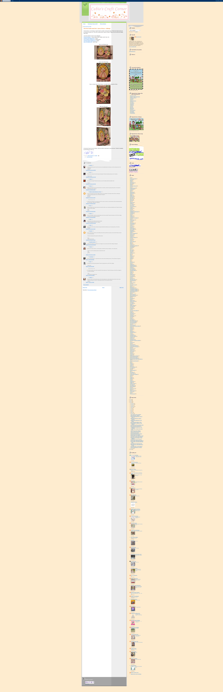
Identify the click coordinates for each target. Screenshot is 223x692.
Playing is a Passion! (134, 658)
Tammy (90, 213)
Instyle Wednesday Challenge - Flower (136, 422)
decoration (131, 230)
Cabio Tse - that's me (133, 97)
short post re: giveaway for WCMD (135, 340)
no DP (131, 309)
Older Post (121, 287)
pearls (131, 317)
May (131, 410)
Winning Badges (103, 23)
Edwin (131, 243)
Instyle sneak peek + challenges (135, 415)
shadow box (132, 337)
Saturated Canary (132, 332)
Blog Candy (132, 198)
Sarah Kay (131, 331)
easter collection (132, 241)
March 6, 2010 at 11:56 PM (90, 275)
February (132, 413)
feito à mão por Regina (134, 537)
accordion (131, 179)
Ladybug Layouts (133, 648)
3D (130, 177)
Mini (130, 297)
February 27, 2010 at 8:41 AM (90, 211)
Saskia (90, 179)
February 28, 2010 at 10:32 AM (91, 244)
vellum (131, 379)
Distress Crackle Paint (133, 233)
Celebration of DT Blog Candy (134, 211)
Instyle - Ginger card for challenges (136, 430)
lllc (130, 281)
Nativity (131, 304)
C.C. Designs (132, 204)
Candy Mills (132, 98)
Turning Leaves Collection (134, 374)
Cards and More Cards (134, 462)
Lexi (90, 172)
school (131, 333)
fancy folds (131, 250)
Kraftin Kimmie (132, 274)
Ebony (131, 242)
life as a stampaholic (134, 575)
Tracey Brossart (132, 113)
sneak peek (132, 342)
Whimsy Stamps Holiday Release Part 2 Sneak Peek (138, 587)
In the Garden (132, 268)
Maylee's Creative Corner (134, 672)
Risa (90, 205)
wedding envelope (132, 383)
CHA (131, 214)
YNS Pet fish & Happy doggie (135, 432)
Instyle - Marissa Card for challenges (136, 414)
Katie (90, 219)
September (132, 406)
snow (131, 343)
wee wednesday (132, 385)
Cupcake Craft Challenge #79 (89, 38)
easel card (131, 239)
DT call (131, 238)
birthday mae (132, 196)
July (131, 408)
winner (131, 387)
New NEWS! (137, 628)
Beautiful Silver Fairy (138, 659)
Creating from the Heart (134, 516)
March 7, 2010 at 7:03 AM (90, 282)
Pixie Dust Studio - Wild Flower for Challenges (137, 440)
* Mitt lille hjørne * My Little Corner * (136, 554)
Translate (136, 31)
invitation (131, 272)
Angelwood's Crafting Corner (135, 613)
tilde (130, 371)
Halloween (131, 264)
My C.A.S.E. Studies (134, 523)
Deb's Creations (132, 229)
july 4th (131, 273)
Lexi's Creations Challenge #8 (89, 39)
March (132, 412)
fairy (130, 248)
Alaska (136, 652)
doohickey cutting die (133, 237)
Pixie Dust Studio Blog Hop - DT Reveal (136, 447)
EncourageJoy (133, 606)
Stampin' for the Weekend (135, 596)
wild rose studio (132, 386)
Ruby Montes (132, 111)
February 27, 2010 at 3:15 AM (90, 189)
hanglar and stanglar (133, 266)
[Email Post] (98, 155)
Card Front (131, 210)
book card (131, 200)
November (132, 404)
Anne (90, 261)
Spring (131, 347)
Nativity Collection (132, 305)
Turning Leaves (132, 373)
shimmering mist (132, 339)
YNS (131, 392)
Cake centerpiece (132, 206)
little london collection (133, 279)
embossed (131, 244)
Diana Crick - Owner (133, 95)
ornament (131, 312)
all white (131, 181)
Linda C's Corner (133, 651)
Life (131, 576)
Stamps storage (132, 350)
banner (131, 194)
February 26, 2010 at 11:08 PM (91, 170)
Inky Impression (132, 269)
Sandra (90, 277)
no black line (132, 308)
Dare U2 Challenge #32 (88, 41)
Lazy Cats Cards (133, 561)
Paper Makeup (132, 313)
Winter (131, 389)
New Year (131, 307)
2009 (131, 449)
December (132, 403)
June (131, 409)
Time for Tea (137, 562)
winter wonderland (132, 390)
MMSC (131, 299)
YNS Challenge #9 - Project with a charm (136, 443)
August (132, 407)
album (131, 180)
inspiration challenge (133, 270)
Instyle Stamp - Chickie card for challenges (137, 436)
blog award (131, 197)
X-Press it (131, 391)
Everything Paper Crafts (134, 641)
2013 (131, 399)
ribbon (131, 330)
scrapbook (131, 334)
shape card (131, 338)
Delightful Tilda (132, 231)
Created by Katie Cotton (134, 634)
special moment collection (133, 345)
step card (131, 351)
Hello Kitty (131, 267)
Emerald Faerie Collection (133, 245)
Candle (131, 207)
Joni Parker (91, 256)
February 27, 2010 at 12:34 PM (91, 223)
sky (130, 341)
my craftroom (132, 303)
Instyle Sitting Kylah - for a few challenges (136, 446)
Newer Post (85, 287)
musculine (131, 302)
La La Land (131, 275)
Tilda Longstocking (133, 370)
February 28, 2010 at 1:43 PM (90, 254)
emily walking (132, 246)
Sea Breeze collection (133, 336)
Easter (131, 240)
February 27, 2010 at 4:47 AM (90, 203)
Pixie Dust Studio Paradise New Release (136, 433)
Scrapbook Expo (132, 335)
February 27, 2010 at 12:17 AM (91, 177)
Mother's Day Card (133, 301)
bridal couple (132, 202)
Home (84, 23)
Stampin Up (132, 349)
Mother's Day (132, 300)
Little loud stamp (132, 280)
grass (131, 263)
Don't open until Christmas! (139, 642)
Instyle (131, 271)
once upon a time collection (134, 310)
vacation (131, 377)
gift (130, 261)
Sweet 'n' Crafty (133, 469)
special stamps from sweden (134, 346)
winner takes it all (132, 388)
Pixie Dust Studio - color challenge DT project (137, 435)
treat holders (132, 372)
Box (130, 201)
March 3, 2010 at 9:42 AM (90, 266)
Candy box (131, 208)
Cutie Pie (131, 227)
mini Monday (132, 298)
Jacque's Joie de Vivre (134, 578)
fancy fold (131, 249)
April (131, 411)
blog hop (131, 199)
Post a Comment (86, 284)
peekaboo (131, 318)
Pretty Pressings (133, 547)
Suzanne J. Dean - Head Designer (135, 96)
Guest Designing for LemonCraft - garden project (138, 570)
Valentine (131, 378)
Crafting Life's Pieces (134, 568)
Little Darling (132, 278)
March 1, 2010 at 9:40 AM (90, 259)
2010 (131, 402)
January (132, 448)
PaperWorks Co (132, 315)
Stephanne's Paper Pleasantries (136, 585)
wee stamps (132, 384)
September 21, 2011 (133, 649)
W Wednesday (132, 381)
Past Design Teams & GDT (93, 23)
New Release (132, 306)
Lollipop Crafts (132, 282)
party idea (131, 316)
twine (131, 376)
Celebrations (132, 212)
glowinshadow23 (133, 665)
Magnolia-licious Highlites (135, 627)
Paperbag (131, 314)
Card (131, 209)
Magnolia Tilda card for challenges (135, 434)
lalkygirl (90, 165)
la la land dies (132, 276)
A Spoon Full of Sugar (133, 178)
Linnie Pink (132, 540)
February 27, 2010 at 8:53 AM (90, 217)
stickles (131, 352)
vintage (131, 380)
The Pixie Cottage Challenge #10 (90, 40)
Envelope (131, 247)
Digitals (131, 232)
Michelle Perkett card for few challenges (136, 439)
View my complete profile (132, 46)
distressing (131, 235)
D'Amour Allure (132, 228)
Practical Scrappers (87, 37)
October (132, 405)
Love (131, 283)
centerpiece (132, 213)
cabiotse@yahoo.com (132, 51)
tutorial (131, 375)
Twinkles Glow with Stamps (135, 530)
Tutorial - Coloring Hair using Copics (136, 431)
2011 (131, 401)
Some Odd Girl (132, 344)
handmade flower (132, 265)
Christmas (131, 216)
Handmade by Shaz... (134, 599)
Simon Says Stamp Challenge (135, 620)
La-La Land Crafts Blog (134, 455)
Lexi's (131, 277)
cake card (131, 205)
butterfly (131, 203)
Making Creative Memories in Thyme (95, 191)
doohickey (131, 236)
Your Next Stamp (132, 393)
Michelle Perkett (132, 296)
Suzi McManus (132, 112)
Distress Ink (132, 234)
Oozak (131, 311)
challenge (131, 215)
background (132, 192)
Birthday (131, 195)
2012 (131, 400)
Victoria (90, 246)
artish (90, 225)
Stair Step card (132, 348)
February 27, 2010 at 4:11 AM (90, 197)
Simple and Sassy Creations (135, 592)
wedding (131, 382)
